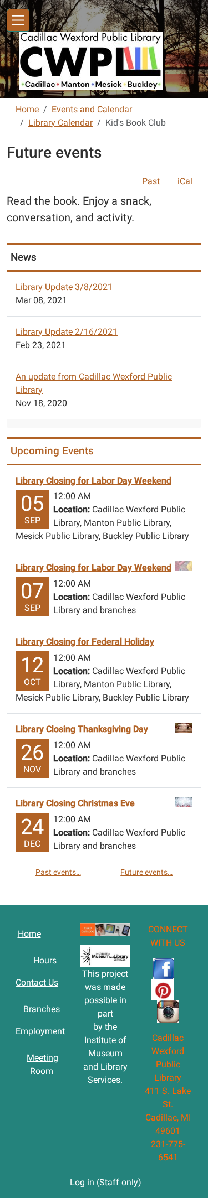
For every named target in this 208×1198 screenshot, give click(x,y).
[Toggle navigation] (18, 20)
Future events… (146, 872)
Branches (41, 1009)
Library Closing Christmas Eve (75, 803)
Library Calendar (60, 122)
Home (27, 109)
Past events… (58, 872)
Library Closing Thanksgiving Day (82, 729)
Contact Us (37, 982)
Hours (45, 960)
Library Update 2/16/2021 (67, 331)
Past (151, 181)
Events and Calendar (92, 109)
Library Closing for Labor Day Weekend (93, 480)
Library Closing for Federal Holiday (85, 641)
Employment (40, 1031)
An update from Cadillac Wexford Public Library (94, 383)
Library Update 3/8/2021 (64, 287)
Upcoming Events (52, 450)
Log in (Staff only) (105, 1182)
